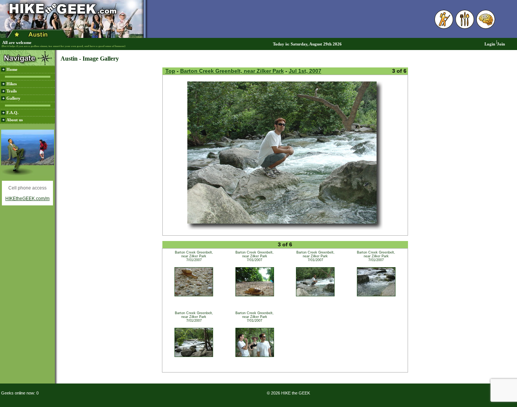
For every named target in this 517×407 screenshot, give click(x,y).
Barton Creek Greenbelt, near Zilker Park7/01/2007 (194, 256)
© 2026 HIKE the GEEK (288, 393)
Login (489, 44)
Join (501, 44)
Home (11, 69)
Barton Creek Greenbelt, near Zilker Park (232, 71)
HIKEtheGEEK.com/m (27, 198)
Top (170, 71)
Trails (11, 91)
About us (14, 120)
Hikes (11, 84)
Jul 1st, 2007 (305, 71)
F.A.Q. (12, 113)
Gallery (13, 98)
